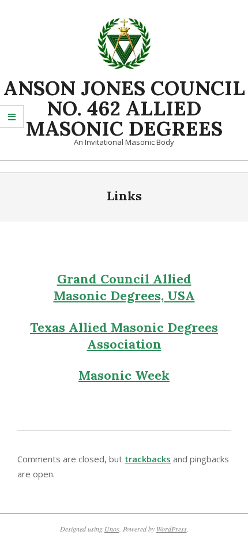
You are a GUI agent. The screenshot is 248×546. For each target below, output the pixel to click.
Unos (111, 528)
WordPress (171, 528)
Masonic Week (124, 375)
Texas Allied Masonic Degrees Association (124, 335)
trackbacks (148, 459)
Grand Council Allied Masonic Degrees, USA (124, 287)
